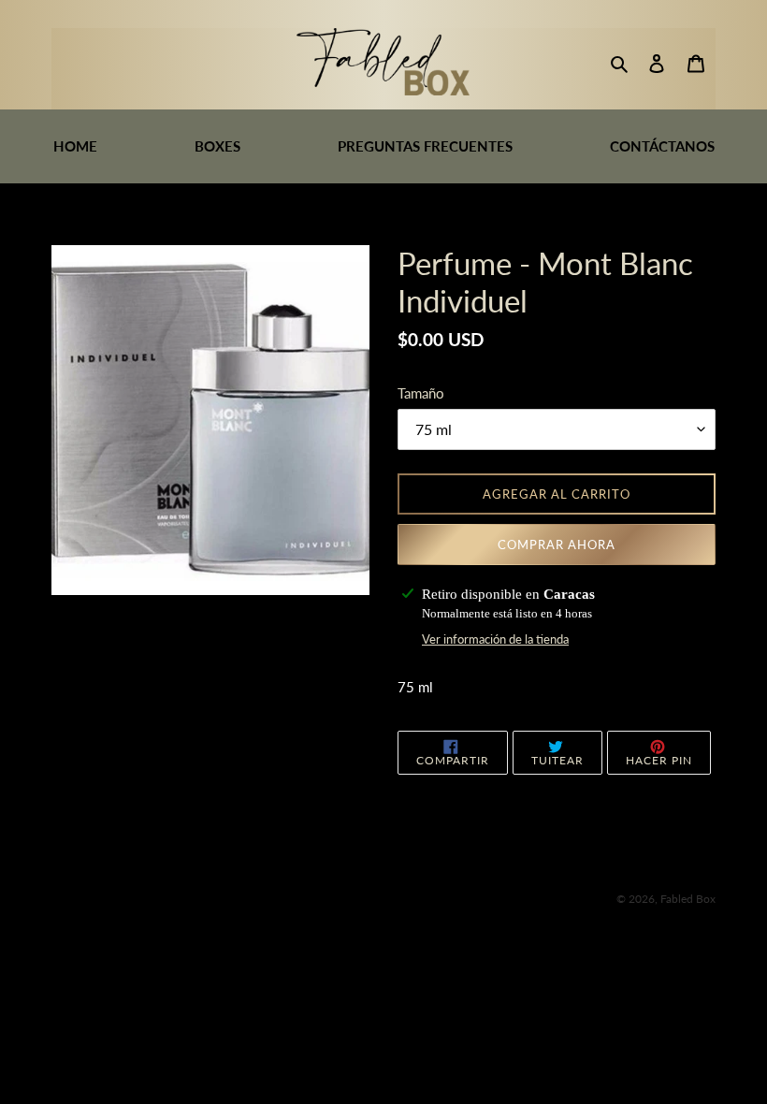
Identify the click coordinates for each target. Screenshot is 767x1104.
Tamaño (421, 393)
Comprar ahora (557, 544)
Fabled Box (688, 899)
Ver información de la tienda (495, 639)
